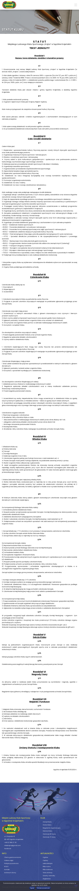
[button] (75, 4)
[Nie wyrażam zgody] (76, 886)
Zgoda (32, 888)
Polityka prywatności (43, 888)
